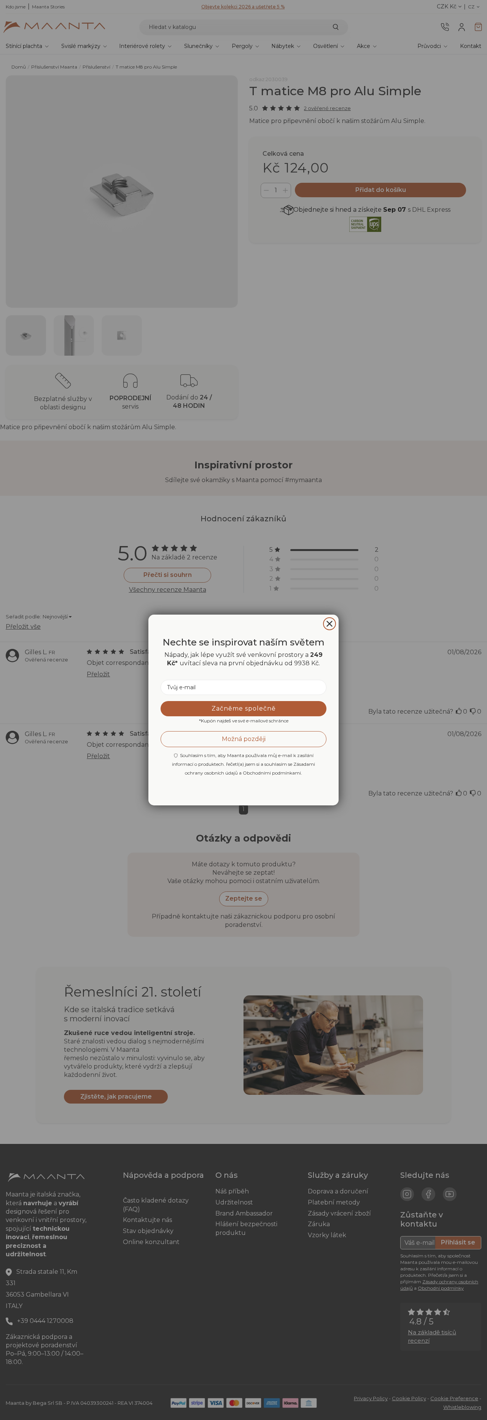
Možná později (244, 739)
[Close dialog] (329, 624)
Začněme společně (244, 708)
